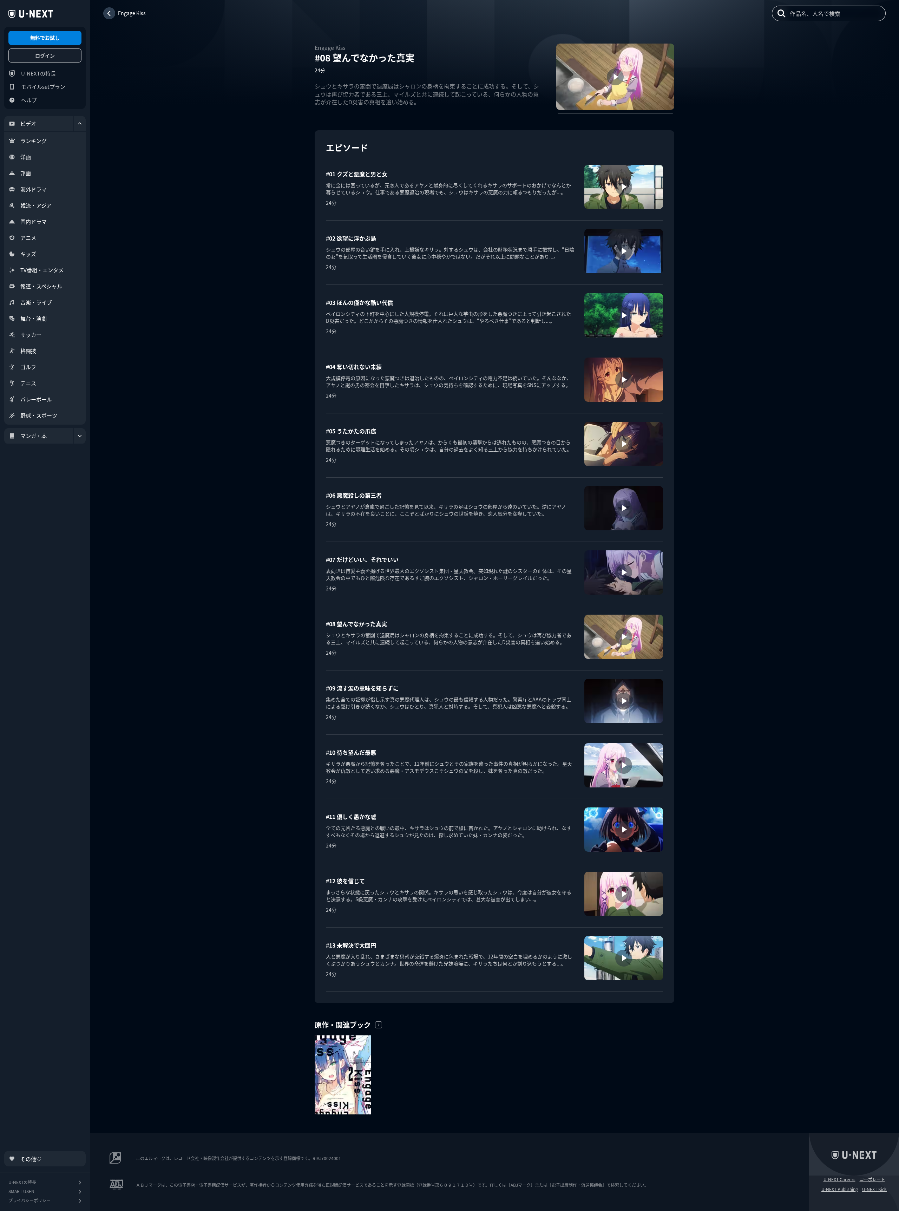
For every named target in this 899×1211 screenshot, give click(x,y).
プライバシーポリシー (29, 1200)
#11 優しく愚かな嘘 (351, 816)
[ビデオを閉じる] (80, 123)
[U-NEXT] (30, 14)
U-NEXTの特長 (38, 73)
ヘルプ (29, 100)
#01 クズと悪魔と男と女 (356, 174)
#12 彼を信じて (345, 881)
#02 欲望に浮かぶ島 (351, 238)
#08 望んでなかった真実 (356, 624)
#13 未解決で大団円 (351, 945)
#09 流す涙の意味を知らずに (362, 688)
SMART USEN (21, 1191)
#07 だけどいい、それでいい (362, 559)
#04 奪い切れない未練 (354, 366)
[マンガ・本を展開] (80, 436)
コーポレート (872, 1179)
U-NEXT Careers (839, 1179)
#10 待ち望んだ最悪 (351, 752)
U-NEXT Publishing (839, 1189)
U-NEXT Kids (874, 1189)
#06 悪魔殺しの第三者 (354, 495)
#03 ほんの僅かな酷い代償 (359, 302)
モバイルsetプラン (43, 86)
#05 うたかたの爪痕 (351, 431)
